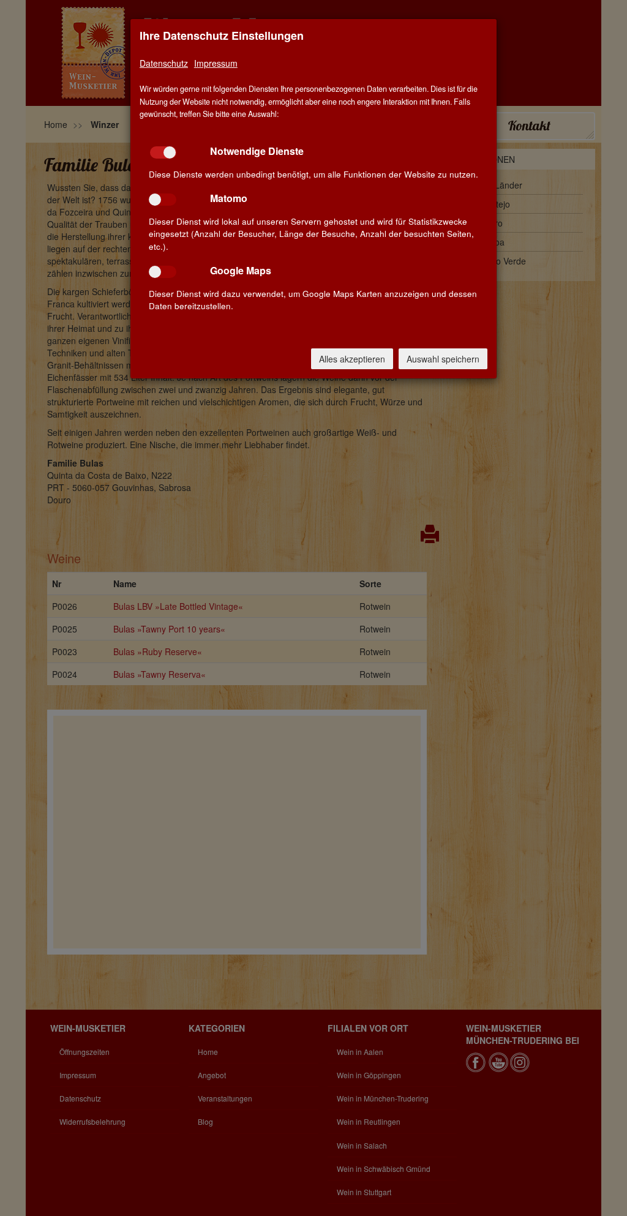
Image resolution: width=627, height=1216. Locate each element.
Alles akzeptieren (352, 359)
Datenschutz (164, 63)
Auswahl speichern (443, 359)
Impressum (216, 63)
